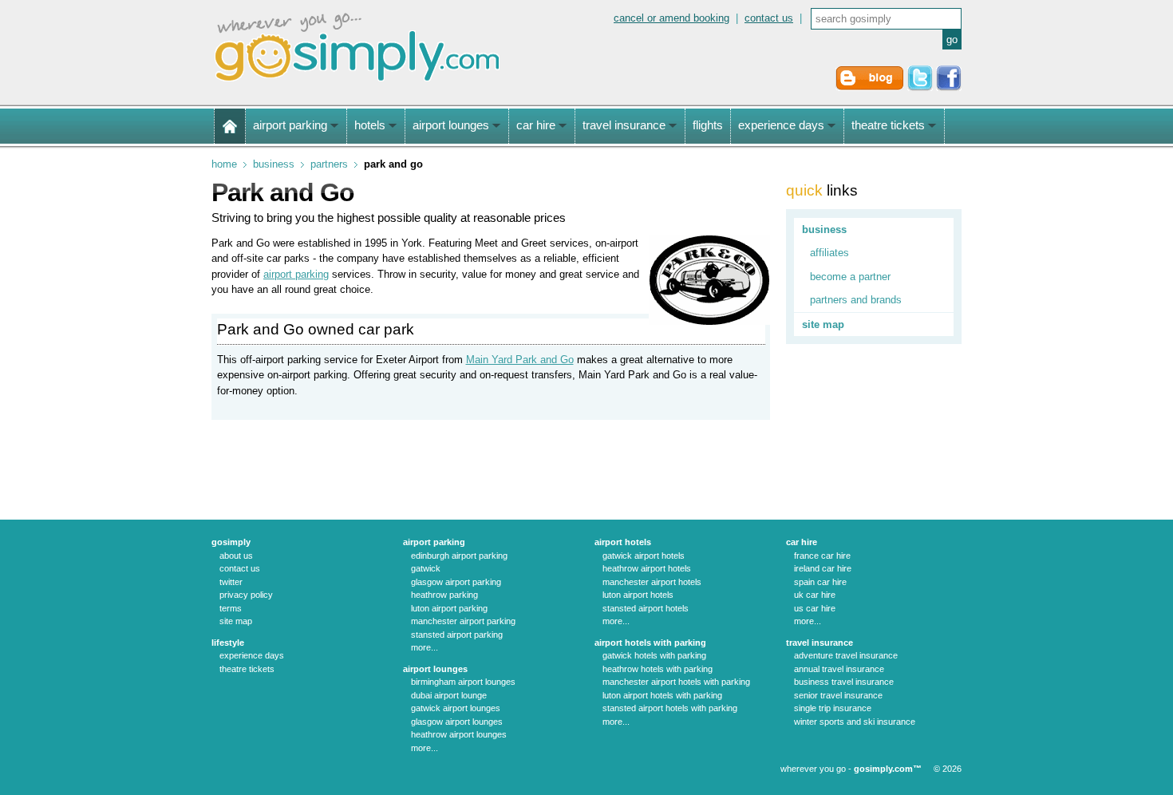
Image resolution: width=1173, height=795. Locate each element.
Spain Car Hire (820, 582)
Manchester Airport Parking (463, 621)
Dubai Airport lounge (449, 695)
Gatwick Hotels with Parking (654, 655)
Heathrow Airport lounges (459, 734)
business (273, 164)
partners (329, 164)
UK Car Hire (814, 594)
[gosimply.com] (357, 83)
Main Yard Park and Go (520, 360)
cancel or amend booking (671, 18)
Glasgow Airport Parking (456, 582)
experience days (251, 655)
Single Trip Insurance (832, 708)
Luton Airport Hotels (637, 594)
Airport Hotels (622, 542)
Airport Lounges (435, 669)
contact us (768, 18)
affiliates (829, 253)
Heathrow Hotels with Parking (657, 669)
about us (236, 555)
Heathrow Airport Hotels (646, 568)
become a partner (850, 277)
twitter (231, 582)
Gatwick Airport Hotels (643, 555)
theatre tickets (246, 669)
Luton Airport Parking (449, 608)
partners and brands (856, 300)
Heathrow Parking (444, 594)
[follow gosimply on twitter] (920, 87)
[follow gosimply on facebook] (949, 87)
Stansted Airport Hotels (645, 608)
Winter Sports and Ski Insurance (854, 721)
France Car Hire (822, 555)
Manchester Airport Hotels (651, 582)
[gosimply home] (230, 126)
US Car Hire (814, 608)
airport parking (296, 274)
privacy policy (246, 594)
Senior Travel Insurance (838, 695)
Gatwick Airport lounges (455, 708)
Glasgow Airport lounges (457, 721)
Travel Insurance (819, 642)
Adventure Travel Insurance (846, 655)
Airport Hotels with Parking (650, 642)
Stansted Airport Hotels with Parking (669, 708)
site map (823, 324)
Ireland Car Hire (822, 568)
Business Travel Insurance (844, 681)
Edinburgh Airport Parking (459, 555)
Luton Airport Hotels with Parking (662, 695)
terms (230, 608)
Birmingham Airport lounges (463, 681)
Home (224, 164)
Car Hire (801, 542)
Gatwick (425, 568)
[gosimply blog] (869, 87)
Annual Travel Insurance (839, 669)
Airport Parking (434, 542)
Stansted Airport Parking (457, 634)
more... (424, 647)
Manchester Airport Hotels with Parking (676, 681)
